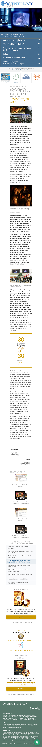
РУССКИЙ (21, 716)
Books (17, 725)
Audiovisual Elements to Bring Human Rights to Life (19, 566)
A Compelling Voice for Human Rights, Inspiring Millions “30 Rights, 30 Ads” (19, 561)
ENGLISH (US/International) (9, 715)
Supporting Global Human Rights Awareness (18, 547)
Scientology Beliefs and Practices (19, 724)
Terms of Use (13, 745)
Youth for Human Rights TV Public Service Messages (17, 49)
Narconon (27, 737)
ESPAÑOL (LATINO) (29, 718)
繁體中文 (27, 716)
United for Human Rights (31, 738)
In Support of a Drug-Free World (17, 738)
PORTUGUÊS (32, 719)
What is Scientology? (8, 733)
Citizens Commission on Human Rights (24, 740)
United (5, 54)
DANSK (33, 715)
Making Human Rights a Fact (14, 40)
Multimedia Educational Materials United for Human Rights (21, 556)
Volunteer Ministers (7, 725)
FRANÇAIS (5, 716)
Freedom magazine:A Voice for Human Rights (13, 62)
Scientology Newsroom (19, 733)
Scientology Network (22, 732)
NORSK (16, 718)
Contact (5, 727)
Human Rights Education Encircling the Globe (20, 575)
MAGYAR (11, 718)
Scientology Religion (32, 732)
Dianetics (14, 732)
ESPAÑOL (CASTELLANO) (9, 719)
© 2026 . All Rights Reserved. (17, 743)
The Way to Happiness (15, 81)
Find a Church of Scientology (14, 727)
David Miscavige (30, 733)
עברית (11, 716)
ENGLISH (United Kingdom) (24, 715)
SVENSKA (21, 718)
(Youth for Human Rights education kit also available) (21, 694)
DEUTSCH (5, 718)
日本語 (16, 716)
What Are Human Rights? (13, 44)
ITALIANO (25, 719)
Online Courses (24, 725)
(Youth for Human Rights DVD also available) (21, 622)
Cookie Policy (6, 745)
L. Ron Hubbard (7, 724)
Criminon (37, 81)
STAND (5, 737)
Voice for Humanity (32, 724)
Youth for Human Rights (8, 740)
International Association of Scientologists (18, 736)
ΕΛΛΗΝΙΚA (19, 719)
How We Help (5, 81)
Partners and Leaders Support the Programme (18, 583)
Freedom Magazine (33, 736)
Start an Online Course (18, 734)
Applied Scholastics (26, 81)
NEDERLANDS (33, 716)
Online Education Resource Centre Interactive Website (18, 570)
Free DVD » (21, 617)
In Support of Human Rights (14, 57)
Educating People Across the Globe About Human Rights (20, 552)
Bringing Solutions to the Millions (18, 579)
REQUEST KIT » (21, 689)
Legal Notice (21, 745)
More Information (33, 725)
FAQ (14, 725)
